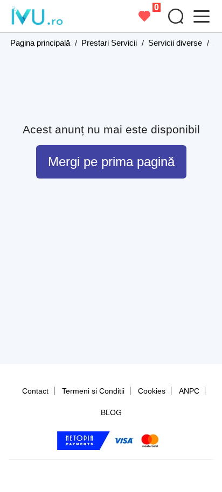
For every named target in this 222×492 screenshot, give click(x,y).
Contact (35, 391)
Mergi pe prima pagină (111, 161)
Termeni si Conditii (93, 391)
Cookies (151, 391)
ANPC (189, 391)
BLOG (111, 412)
